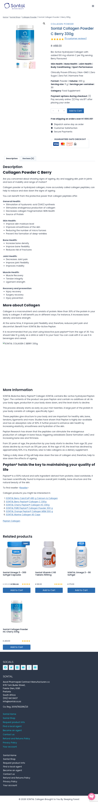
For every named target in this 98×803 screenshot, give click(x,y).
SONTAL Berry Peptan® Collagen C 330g (26, 501)
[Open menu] (93, 6)
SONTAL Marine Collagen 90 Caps (23, 514)
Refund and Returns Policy (16, 777)
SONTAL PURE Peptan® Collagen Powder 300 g (29, 508)
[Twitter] (11, 667)
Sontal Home (9, 755)
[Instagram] (17, 667)
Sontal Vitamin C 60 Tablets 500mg (45, 573)
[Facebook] (5, 667)
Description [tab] (12, 158)
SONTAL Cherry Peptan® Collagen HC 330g (27, 504)
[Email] (35, 667)
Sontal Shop (9, 759)
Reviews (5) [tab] (28, 158)
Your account (10, 785)
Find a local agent (12, 766)
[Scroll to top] (91, 790)
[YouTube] (23, 667)
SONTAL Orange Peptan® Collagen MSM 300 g (29, 511)
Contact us (9, 774)
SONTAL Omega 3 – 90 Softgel (79, 573)
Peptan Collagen (11, 521)
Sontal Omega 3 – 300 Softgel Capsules (14, 573)
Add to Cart (75, 110)
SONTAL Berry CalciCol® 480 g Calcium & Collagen (32, 498)
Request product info (14, 762)
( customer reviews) (76, 38)
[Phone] (29, 667)
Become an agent (12, 770)
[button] (44, 23)
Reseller (24, 487)
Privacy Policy (10, 781)
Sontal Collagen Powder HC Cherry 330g (15, 630)
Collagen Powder (62, 24)
